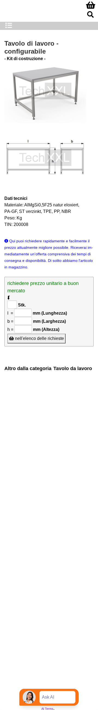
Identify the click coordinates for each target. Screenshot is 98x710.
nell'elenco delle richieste (39, 338)
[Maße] (45, 158)
